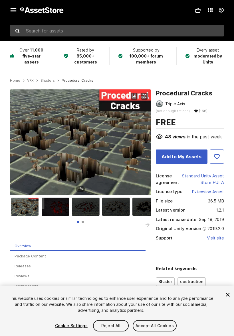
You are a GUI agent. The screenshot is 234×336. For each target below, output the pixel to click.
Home (15, 81)
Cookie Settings (71, 325)
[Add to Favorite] (217, 156)
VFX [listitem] (30, 81)
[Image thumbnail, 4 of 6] (117, 207)
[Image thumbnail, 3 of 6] (87, 207)
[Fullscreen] (144, 96)
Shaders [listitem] (48, 81)
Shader (165, 281)
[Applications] (210, 10)
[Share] (134, 96)
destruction (191, 281)
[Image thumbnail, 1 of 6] (26, 207)
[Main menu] (13, 10)
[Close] (227, 294)
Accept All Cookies (155, 325)
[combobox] (117, 30)
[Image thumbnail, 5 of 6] (147, 207)
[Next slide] (147, 225)
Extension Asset (208, 191)
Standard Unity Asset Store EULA (203, 179)
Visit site (215, 238)
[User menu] (221, 10)
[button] (197, 10)
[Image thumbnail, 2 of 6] (57, 207)
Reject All (110, 325)
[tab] (78, 222)
